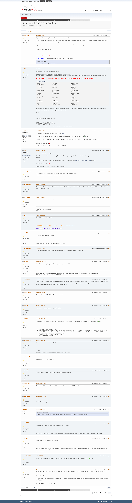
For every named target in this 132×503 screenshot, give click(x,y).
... (34, 31)
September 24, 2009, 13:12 (41, 184)
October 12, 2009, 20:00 (40, 215)
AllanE (26, 370)
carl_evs (26, 35)
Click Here (64, 133)
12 (35, 31)
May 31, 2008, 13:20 (40, 68)
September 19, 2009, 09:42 (41, 171)
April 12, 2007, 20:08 (40, 35)
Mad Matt (27, 396)
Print (109, 31)
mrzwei (26, 261)
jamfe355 (26, 423)
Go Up (23, 487)
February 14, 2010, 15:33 (41, 383)
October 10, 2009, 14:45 (40, 197)
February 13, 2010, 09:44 (41, 370)
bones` (26, 469)
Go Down (24, 31)
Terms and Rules (104, 501)
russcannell (27, 340)
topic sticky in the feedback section (83, 160)
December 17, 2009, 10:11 (41, 292)
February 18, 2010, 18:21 (41, 409)
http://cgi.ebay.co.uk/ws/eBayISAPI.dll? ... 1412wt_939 (50, 175)
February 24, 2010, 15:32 (41, 422)
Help (99, 501)
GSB (25, 69)
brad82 (26, 233)
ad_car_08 (27, 197)
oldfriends (27, 279)
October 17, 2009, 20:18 (40, 233)
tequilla (26, 319)
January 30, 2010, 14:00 (40, 356)
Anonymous (27, 171)
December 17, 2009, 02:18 (41, 279)
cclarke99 (27, 383)
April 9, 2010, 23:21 (39, 455)
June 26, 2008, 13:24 (40, 130)
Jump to (90, 492)
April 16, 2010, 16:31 (40, 469)
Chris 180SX (27, 292)
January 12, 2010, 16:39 (40, 318)
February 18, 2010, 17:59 (41, 396)
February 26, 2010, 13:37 (41, 438)
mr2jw (26, 438)
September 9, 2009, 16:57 (41, 150)
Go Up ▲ (110, 501)
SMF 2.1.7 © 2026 (23, 501)
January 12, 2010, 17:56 (40, 340)
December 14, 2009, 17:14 (41, 261)
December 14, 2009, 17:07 (41, 248)
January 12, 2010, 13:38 (40, 305)
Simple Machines (30, 501)
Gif (25, 215)
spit (25, 131)
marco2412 (27, 357)
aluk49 (26, 305)
